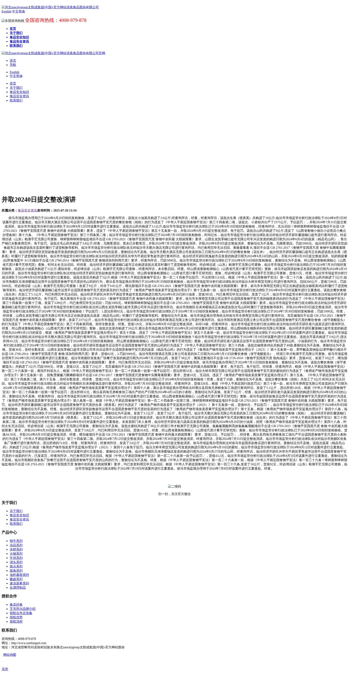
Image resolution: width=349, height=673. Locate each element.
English (14, 72)
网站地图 (9, 654)
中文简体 (16, 76)
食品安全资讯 (27, 210)
